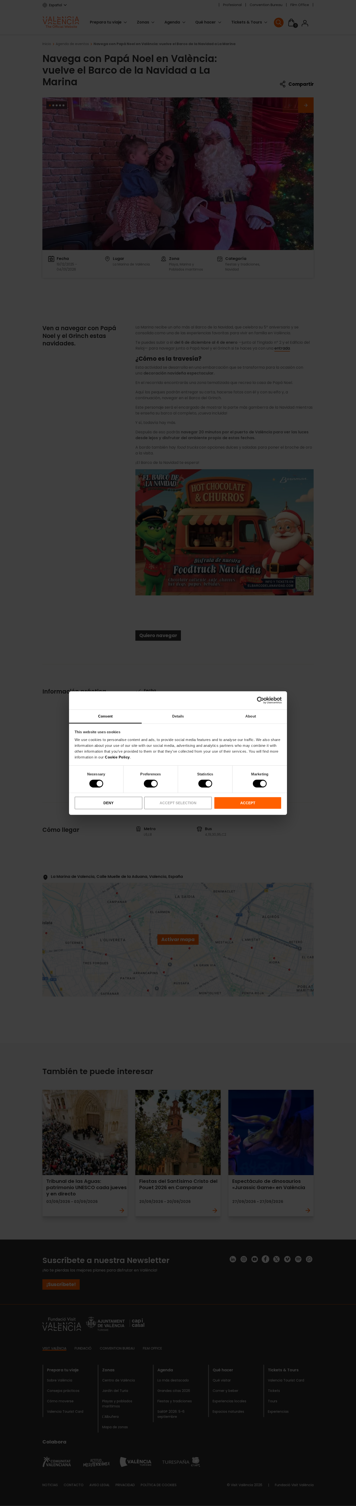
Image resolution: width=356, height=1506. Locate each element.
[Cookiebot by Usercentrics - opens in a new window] (260, 700)
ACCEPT (247, 803)
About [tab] (250, 716)
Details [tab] (178, 716)
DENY (108, 803)
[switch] (151, 784)
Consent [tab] (105, 716)
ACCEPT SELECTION (178, 803)
